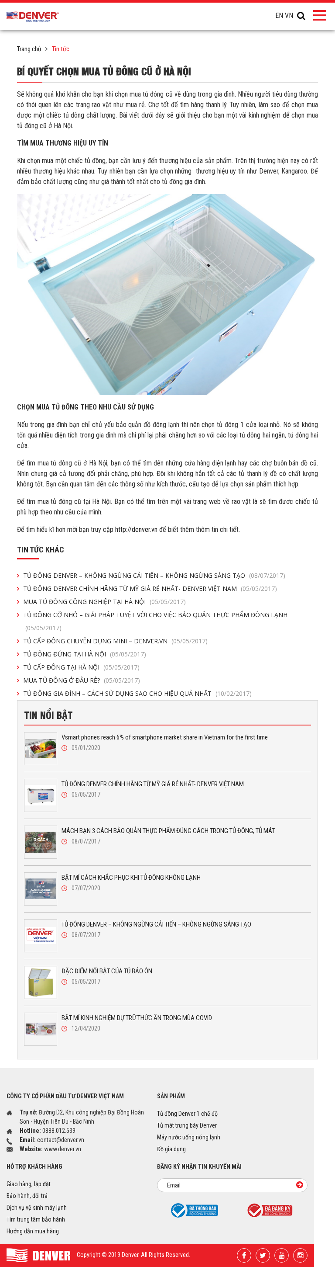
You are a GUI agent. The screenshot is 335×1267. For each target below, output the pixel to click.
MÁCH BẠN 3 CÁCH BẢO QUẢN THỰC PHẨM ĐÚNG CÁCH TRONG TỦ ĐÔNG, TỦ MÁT (168, 831)
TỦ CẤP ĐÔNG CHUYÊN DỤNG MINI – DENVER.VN (115, 641)
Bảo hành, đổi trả (27, 1195)
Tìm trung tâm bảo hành (36, 1219)
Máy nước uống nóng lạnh (188, 1137)
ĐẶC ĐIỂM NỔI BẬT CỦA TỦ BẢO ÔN (107, 971)
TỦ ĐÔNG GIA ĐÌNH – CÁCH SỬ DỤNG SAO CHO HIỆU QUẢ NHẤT (137, 693)
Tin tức (60, 49)
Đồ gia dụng (171, 1149)
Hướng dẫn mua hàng (33, 1231)
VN (289, 15)
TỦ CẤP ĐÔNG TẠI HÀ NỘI (81, 667)
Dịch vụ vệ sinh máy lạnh (37, 1207)
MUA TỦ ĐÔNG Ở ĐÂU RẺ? (81, 680)
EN (279, 15)
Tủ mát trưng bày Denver (187, 1125)
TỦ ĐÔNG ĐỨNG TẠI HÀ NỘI (84, 654)
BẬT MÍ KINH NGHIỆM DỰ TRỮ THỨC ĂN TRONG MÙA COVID (137, 1018)
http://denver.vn (136, 529)
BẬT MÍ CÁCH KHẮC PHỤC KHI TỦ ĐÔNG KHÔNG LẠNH (131, 878)
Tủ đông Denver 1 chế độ (187, 1113)
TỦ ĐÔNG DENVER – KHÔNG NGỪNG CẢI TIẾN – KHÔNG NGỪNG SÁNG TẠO (154, 575)
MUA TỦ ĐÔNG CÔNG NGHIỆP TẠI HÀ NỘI (104, 601)
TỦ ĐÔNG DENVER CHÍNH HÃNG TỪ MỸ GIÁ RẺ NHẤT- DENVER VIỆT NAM (150, 588)
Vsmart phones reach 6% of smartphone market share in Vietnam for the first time (165, 737)
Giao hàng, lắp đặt (29, 1183)
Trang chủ (29, 49)
